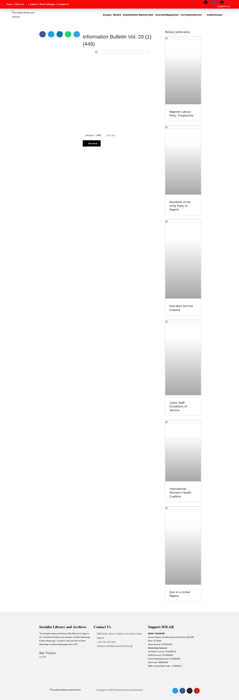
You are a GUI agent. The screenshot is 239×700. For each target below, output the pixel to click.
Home (9, 4)
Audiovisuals (214, 14)
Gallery (33, 4)
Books (117, 14)
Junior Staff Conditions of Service (178, 406)
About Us (19, 4)
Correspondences (191, 14)
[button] (42, 34)
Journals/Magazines (167, 14)
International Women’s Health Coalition (180, 492)
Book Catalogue (47, 4)
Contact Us (63, 4)
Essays (107, 14)
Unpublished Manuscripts (138, 14)
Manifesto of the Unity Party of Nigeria (180, 205)
